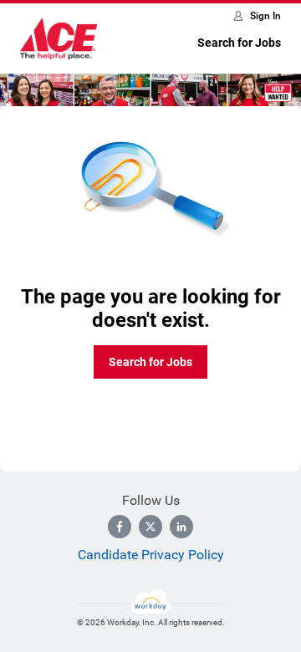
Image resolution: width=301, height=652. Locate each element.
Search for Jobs (239, 42)
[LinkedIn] (181, 526)
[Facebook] (119, 526)
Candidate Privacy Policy (151, 555)
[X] (150, 526)
